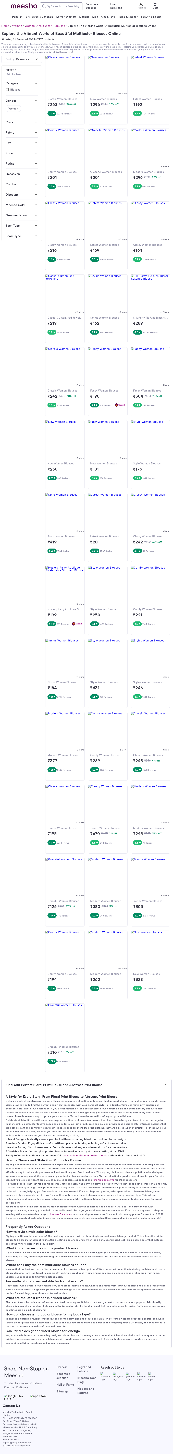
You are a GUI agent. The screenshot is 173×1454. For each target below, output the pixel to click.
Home (5, 25)
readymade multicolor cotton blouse (84, 1155)
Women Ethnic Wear (38, 25)
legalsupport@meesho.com (17, 1442)
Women (17, 25)
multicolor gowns (104, 1179)
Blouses (60, 25)
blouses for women (61, 1214)
